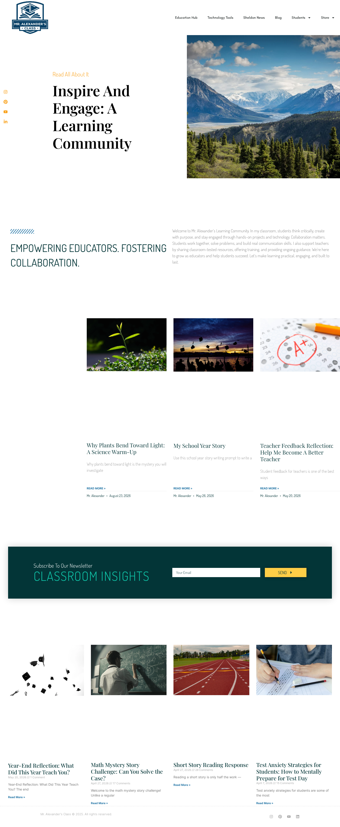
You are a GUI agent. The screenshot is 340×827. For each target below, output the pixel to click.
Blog (278, 17)
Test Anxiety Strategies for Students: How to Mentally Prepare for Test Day (288, 771)
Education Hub (186, 17)
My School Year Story (199, 445)
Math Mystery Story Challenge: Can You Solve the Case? (127, 771)
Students (298, 17)
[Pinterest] (280, 816)
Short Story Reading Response (210, 764)
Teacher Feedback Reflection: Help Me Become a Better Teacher (296, 452)
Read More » (96, 488)
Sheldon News (254, 17)
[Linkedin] (298, 816)
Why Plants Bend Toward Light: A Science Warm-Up (126, 448)
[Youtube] (289, 816)
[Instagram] (271, 816)
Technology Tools (220, 17)
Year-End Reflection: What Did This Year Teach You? (41, 769)
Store (325, 17)
